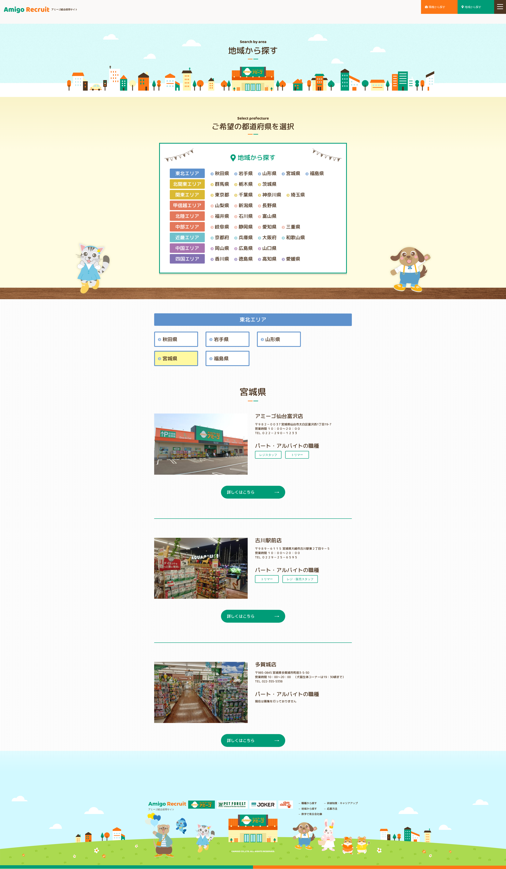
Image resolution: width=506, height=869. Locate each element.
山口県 (269, 248)
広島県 (246, 248)
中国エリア (187, 248)
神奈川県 (271, 194)
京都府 (222, 237)
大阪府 (269, 237)
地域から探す (473, 7)
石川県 (246, 216)
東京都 (222, 194)
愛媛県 (293, 258)
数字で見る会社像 (311, 814)
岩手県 (246, 173)
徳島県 (246, 258)
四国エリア (187, 258)
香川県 (222, 258)
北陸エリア (187, 216)
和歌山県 (295, 237)
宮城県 (293, 173)
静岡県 (246, 226)
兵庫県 (246, 237)
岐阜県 (222, 226)
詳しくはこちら (240, 492)
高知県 (269, 258)
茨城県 (269, 183)
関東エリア (187, 194)
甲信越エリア (187, 205)
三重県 (293, 226)
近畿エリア (187, 237)
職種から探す (437, 7)
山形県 (269, 173)
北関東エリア (187, 183)
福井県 (222, 216)
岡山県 (222, 248)
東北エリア (187, 173)
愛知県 (269, 226)
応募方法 (332, 808)
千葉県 (246, 194)
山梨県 (222, 205)
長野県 (269, 205)
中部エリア (187, 226)
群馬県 (222, 183)
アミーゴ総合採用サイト (64, 9)
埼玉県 (298, 194)
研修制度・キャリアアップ (342, 803)
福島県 (317, 173)
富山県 (269, 216)
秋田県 (222, 173)
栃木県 (246, 183)
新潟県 (246, 205)
